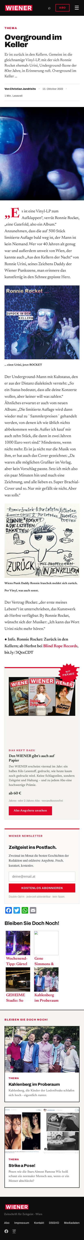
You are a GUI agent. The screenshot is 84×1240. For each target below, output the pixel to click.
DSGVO (54, 1222)
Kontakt (39, 1222)
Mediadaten (72, 1222)
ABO (62, 7)
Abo (6, 1222)
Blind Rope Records (60, 646)
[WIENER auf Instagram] (14, 1231)
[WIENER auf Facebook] (6, 1231)
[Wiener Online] (19, 8)
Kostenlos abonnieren (42, 888)
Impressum (21, 1222)
